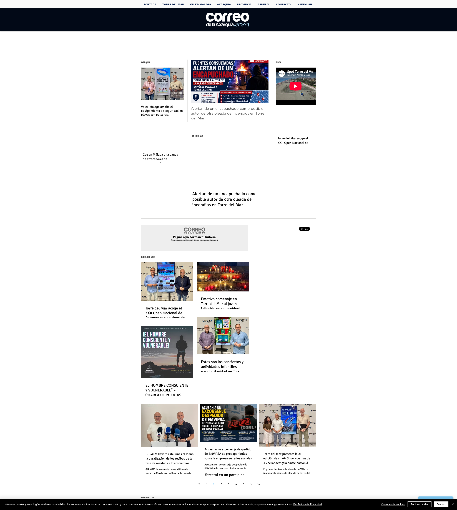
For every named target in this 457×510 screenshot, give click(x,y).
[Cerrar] (453, 504)
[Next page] (251, 484)
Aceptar (441, 504)
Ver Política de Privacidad (307, 504)
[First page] (198, 484)
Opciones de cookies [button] (393, 504)
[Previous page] (206, 484)
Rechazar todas (419, 504)
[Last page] (258, 484)
